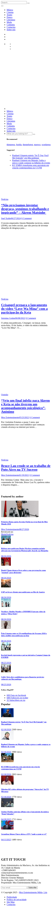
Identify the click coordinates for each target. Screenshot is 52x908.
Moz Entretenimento (10, 417)
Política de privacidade (16, 899)
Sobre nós (11, 29)
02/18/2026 (6, 729)
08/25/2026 (6, 663)
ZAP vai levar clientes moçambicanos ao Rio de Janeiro (23, 592)
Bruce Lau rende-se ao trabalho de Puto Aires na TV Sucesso (25, 467)
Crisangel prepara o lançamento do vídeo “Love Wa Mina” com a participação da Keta (24, 308)
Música (10, 10)
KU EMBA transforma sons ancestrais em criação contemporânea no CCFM (30, 166)
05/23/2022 (24, 417)
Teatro (9, 15)
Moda (9, 22)
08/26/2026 (6, 556)
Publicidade (12, 897)
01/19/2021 (24, 475)
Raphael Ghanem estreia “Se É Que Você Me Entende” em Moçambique (30, 156)
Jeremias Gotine (8, 318)
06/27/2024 (16, 218)
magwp (37, 144)
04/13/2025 (6, 839)
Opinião (4, 394)
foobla (19, 144)
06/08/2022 (20, 318)
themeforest (28, 144)
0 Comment (26, 218)
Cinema (10, 12)
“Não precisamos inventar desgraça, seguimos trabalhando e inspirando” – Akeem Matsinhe (25, 208)
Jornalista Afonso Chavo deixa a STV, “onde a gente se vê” (24, 834)
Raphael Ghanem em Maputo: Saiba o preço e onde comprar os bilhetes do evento (31, 161)
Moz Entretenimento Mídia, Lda (33, 892)
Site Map (11, 902)
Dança (9, 17)
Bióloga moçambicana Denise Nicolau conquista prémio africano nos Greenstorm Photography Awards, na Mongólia (24, 549)
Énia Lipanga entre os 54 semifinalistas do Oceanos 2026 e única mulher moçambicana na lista (24, 634)
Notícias (4, 199)
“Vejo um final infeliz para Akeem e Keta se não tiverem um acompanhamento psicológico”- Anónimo (25, 406)
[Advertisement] (26, 79)
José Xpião (6, 218)
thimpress (11, 144)
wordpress (46, 144)
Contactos (11, 27)
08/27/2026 (24, 529)
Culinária (11, 25)
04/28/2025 (6, 819)
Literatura (11, 20)
